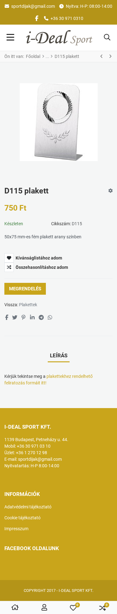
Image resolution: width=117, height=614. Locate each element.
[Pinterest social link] (23, 317)
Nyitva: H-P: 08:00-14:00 (89, 6)
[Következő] (110, 56)
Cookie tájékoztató (22, 517)
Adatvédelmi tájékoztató (27, 506)
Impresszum (16, 528)
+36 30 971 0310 (67, 18)
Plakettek (28, 304)
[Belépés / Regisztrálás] (44, 607)
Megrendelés (25, 289)
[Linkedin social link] (32, 317)
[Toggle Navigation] (10, 37)
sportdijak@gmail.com (33, 6)
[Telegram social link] (41, 317)
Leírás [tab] (58, 355)
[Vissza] (101, 56)
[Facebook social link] (6, 317)
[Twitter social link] (15, 317)
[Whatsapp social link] (50, 317)
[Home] (15, 607)
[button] (107, 37)
